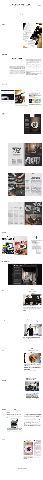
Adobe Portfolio (26, 476)
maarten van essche (22, 4)
